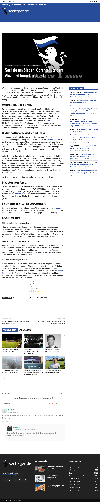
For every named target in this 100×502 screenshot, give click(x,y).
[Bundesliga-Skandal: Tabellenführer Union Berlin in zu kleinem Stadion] (40, 487)
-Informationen (53, 139)
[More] (39, 310)
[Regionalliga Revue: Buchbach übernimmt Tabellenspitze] (12, 341)
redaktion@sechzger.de (11, 475)
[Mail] (15, 480)
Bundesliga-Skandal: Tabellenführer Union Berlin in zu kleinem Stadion (55, 486)
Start (3, 31)
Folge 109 (49, 121)
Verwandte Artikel (10, 330)
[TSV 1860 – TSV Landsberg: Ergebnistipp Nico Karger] (55, 362)
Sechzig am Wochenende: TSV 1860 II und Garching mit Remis (15, 322)
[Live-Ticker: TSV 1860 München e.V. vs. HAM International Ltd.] (40, 478)
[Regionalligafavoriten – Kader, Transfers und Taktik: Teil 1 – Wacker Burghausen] (33, 341)
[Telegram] (34, 310)
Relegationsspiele (34, 297)
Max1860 (21, 429)
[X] (92, 1)
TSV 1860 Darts (45, 297)
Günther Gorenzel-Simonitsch (20, 297)
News (23, 65)
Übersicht (59, 208)
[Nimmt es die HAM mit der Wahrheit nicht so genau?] (55, 341)
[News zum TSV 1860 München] (15, 11)
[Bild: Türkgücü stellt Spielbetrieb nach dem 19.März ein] (40, 469)
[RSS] (20, 480)
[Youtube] (97, 1)
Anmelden (61, 393)
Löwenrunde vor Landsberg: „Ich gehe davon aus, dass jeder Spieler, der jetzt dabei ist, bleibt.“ (33, 372)
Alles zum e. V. (17, 65)
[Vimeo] (94, 1)
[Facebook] (88, 1)
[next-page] (6, 378)
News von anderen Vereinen (33, 65)
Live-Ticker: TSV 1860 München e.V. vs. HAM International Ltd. (55, 476)
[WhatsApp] (25, 310)
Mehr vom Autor (25, 330)
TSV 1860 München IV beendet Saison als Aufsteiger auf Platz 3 (51, 322)
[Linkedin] (29, 310)
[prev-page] (3, 378)
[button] (95, 18)
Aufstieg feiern (20, 194)
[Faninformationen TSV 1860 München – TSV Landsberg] (12, 362)
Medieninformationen (42, 250)
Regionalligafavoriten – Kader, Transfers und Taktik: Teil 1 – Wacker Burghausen (32, 351)
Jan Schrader (11, 80)
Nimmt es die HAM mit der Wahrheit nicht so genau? (83, 94)
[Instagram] (90, 1)
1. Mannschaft (10, 31)
